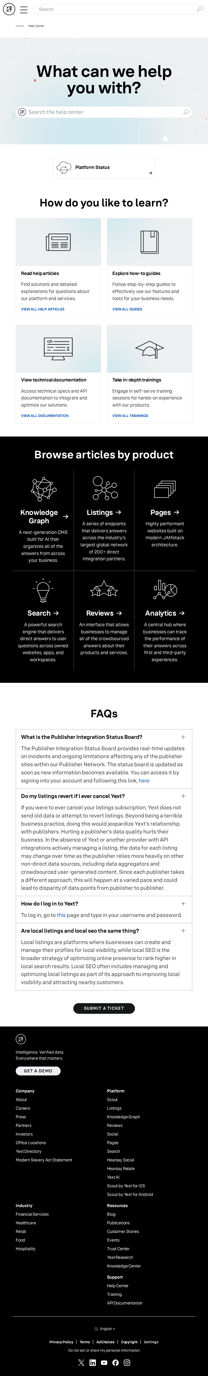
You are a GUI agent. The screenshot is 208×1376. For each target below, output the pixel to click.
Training (114, 1294)
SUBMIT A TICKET (104, 1008)
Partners (23, 1125)
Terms (85, 1342)
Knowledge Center (124, 1266)
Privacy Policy (61, 1342)
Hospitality (26, 1248)
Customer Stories (123, 1231)
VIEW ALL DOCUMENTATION (44, 415)
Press (21, 1117)
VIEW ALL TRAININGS (130, 415)
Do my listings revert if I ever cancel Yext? (73, 796)
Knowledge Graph (123, 1117)
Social (112, 1134)
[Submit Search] (199, 8)
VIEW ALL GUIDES (127, 309)
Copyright (129, 1342)
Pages (112, 1142)
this (61, 915)
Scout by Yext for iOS (126, 1186)
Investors (24, 1134)
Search (113, 1151)
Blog (111, 1214)
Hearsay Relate (121, 1168)
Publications (118, 1223)
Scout (112, 1099)
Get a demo (38, 1071)
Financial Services (32, 1214)
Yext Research (120, 1257)
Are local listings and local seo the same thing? (80, 930)
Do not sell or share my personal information (104, 1350)
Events (113, 1240)
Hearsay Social (120, 1160)
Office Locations (31, 1142)
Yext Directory (29, 1151)
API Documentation (124, 1303)
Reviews (115, 1125)
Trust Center (118, 1248)
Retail (21, 1231)
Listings (114, 1108)
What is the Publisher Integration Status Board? (81, 737)
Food (20, 1240)
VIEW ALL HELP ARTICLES (42, 309)
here (144, 780)
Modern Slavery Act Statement (44, 1160)
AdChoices (105, 1342)
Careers (23, 1108)
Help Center (118, 1285)
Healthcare (26, 1223)
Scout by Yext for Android (130, 1194)
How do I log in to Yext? (49, 903)
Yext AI (113, 1177)
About (21, 1099)
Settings (151, 1342)
